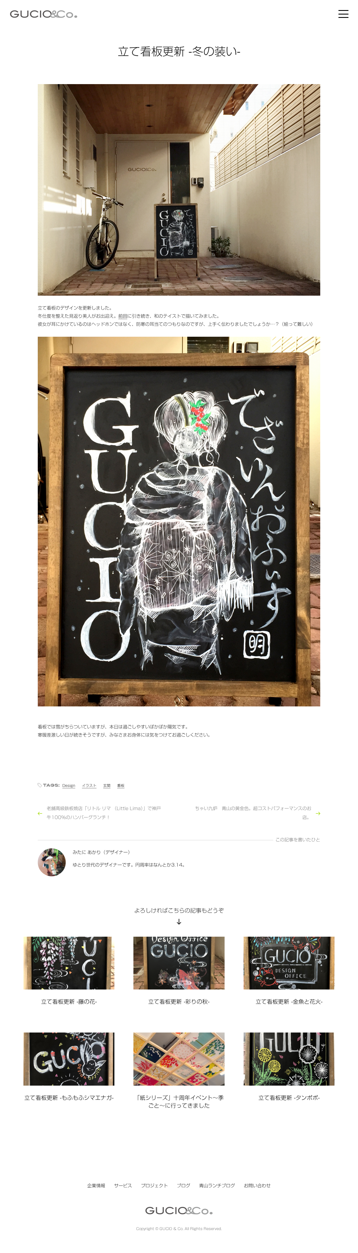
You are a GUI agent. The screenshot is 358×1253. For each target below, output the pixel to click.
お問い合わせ (257, 1185)
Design (68, 785)
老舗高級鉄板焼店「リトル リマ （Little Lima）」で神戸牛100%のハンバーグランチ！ (104, 813)
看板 (120, 785)
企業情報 (96, 1185)
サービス (123, 1185)
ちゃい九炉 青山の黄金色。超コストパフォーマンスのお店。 (253, 813)
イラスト (89, 785)
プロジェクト (154, 1185)
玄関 (106, 785)
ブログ (183, 1185)
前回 (122, 316)
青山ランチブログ (217, 1185)
